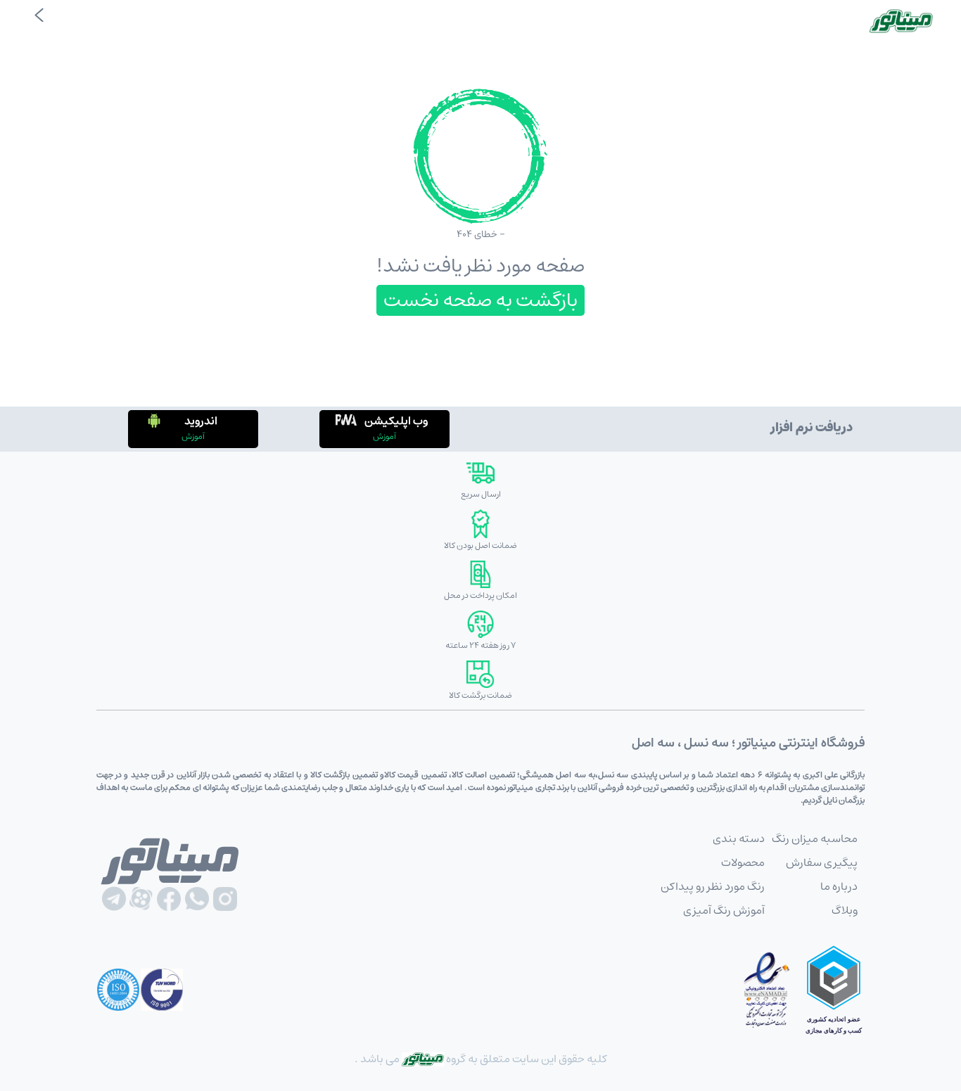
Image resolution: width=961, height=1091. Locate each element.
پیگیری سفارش (822, 862)
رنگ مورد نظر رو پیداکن (713, 886)
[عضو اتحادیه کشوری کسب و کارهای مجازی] (833, 990)
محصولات (743, 862)
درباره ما (839, 886)
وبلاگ (845, 910)
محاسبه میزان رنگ (815, 838)
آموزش (384, 436)
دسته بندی (739, 838)
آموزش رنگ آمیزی (724, 910)
